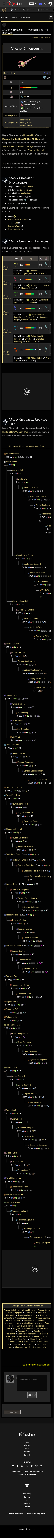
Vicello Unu (22, 478)
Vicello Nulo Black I (31, 487)
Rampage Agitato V (38, 1237)
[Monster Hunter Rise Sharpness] (11, 86)
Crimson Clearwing (26, 993)
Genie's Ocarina (30, 968)
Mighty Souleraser (37, 678)
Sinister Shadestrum (26, 661)
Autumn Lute (11, 1017)
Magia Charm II (7, 282)
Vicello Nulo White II (26, 609)
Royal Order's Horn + (20, 1186)
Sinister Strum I (12, 643)
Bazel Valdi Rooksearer (39, 876)
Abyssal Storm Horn (20, 837)
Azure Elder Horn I (13, 795)
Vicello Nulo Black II (38, 496)
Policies (27, 1507)
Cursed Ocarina (18, 951)
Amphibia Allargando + (27, 1315)
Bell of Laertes (6, 353)
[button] (32, 3)
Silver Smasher (12, 453)
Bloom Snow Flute (19, 1339)
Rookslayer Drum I (13, 854)
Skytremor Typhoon (32, 821)
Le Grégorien (23, 729)
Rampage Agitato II (20, 1211)
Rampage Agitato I (13, 1202)
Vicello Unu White (31, 618)
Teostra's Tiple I (12, 914)
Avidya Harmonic (29, 1323)
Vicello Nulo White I (20, 601)
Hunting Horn (9, 73)
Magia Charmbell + (7, 333)
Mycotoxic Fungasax (38, 1059)
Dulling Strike (25, 122)
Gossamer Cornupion (38, 1145)
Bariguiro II (28, 1328)
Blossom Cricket (26, 186)
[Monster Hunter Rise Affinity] (11, 91)
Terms (27, 1500)
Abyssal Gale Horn (25, 812)
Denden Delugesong (38, 779)
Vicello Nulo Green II (32, 564)
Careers (27, 1497)
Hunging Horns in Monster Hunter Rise (27, 1305)
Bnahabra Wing (14, 226)
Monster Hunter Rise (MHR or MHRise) (21, 138)
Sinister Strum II (18, 652)
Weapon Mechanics (37, 150)
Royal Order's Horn (14, 1178)
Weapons (14, 17)
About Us (27, 1452)
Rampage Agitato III (26, 1219)
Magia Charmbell (7, 313)
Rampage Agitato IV (32, 1228)
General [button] (29, 10)
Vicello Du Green (43, 581)
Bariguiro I (17, 1328)
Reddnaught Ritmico (20, 985)
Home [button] (16, 10)
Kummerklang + (18, 703)
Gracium (34, 299)
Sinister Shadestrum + (33, 669)
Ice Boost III (25, 119)
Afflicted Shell (36, 357)
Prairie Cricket (31, 341)
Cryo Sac (28, 338)
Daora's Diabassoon (32, 907)
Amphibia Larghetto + (24, 1317)
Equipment (4, 17)
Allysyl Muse (30, 1312)
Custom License (29, 1474)
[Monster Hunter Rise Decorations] (44, 77)
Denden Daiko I (12, 744)
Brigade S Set (26, 189)
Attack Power (8, 146)
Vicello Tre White (42, 636)
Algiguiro (18, 1312)
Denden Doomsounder (27, 762)
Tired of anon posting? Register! (35, 1365)
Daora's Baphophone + (27, 898)
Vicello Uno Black (43, 505)
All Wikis (27, 1445)
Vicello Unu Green (37, 572)
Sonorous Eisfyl (12, 1009)
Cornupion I (11, 1110)
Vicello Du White (36, 627)
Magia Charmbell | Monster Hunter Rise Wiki (25, 31)
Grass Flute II (17, 1161)
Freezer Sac (13, 222)
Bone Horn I (31, 1341)
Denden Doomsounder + (34, 770)
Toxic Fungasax (24, 1042)
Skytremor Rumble (25, 846)
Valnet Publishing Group (36, 1514)
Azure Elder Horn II (20, 803)
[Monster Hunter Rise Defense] (5, 77)
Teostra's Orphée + (26, 929)
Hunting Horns (25, 17)
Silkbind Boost (26, 125)
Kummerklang (12, 695)
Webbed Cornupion (26, 1127)
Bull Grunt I (16, 1344)
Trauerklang (23, 712)
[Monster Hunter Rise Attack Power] (11, 82)
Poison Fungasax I (13, 1024)
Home (27, 1442)
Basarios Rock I (24, 1331)
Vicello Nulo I (11, 461)
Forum (27, 1449)
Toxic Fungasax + (31, 1051)
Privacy (27, 1503)
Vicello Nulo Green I (26, 555)
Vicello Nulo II (17, 470)
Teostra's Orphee (19, 920)
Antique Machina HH (14, 1194)
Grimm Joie (16, 736)
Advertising (27, 1494)
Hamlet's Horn (30, 1136)
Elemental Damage (25, 146)
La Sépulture (17, 720)
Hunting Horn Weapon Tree (15, 431)
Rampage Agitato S (44, 1242)
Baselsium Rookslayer (33, 870)
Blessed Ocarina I (13, 945)
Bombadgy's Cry (24, 1170)
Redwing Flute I (12, 976)
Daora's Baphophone (20, 889)
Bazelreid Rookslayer (26, 865)
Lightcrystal (27, 273)
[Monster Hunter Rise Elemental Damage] (11, 96)
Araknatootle (29, 1320)
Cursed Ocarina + (25, 959)
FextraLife (13, 1514)
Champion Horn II (22, 1347)
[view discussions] (51, 17)
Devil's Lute (40, 687)
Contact (27, 1455)
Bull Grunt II (29, 1344)
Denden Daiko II (18, 753)
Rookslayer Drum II (20, 859)
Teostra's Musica (31, 937)
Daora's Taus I (12, 884)
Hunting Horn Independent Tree (26, 446)
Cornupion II (17, 1118)
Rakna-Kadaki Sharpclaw (18, 219)
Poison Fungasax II (20, 1033)
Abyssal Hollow (12, 1001)
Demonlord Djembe (14, 787)
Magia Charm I (6, 268)
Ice (25, 96)
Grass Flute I (11, 1152)
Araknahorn (16, 1320)
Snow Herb (40, 273)
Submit (33, 1395)
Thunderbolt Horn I (14, 829)
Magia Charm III (27, 193)
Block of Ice (35, 285)
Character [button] (44, 10)
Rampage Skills (11, 122)
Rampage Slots (11, 115)
